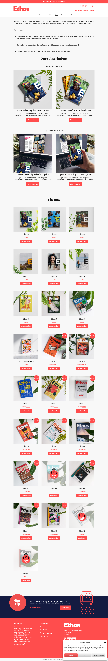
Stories (73, 15)
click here (62, 1)
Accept (71, 655)
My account (64, 15)
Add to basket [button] (26, 241)
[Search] (92, 6)
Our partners (44, 627)
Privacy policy (44, 636)
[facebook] (86, 6)
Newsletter (49, 15)
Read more (54, 496)
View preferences (99, 655)
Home (34, 15)
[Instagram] (83, 6)
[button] (104, 642)
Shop (56, 15)
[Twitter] (80, 6)
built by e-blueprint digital (59, 659)
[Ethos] (22, 8)
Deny (85, 655)
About (41, 15)
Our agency (43, 629)
